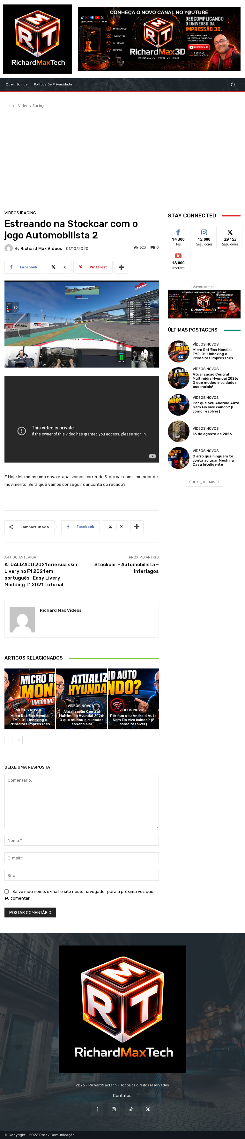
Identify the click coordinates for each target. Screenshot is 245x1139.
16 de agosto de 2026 (212, 434)
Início (9, 105)
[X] (148, 1109)
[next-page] (19, 740)
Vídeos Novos (29, 710)
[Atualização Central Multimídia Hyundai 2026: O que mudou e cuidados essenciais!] (81, 698)
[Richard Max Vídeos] (9, 248)
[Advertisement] (122, 156)
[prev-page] (8, 740)
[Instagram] (114, 1109)
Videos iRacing (31, 105)
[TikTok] (131, 1109)
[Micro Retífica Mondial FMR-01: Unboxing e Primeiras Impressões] (29, 698)
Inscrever (178, 254)
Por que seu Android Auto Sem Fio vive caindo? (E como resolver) (133, 720)
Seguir (204, 231)
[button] (233, 84)
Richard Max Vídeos (41, 248)
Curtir (178, 231)
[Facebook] (97, 1109)
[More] (121, 267)
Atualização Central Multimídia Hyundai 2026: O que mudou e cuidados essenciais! (81, 718)
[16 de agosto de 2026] (178, 431)
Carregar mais (202, 481)
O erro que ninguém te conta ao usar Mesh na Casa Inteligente (213, 460)
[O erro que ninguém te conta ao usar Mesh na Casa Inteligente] (178, 458)
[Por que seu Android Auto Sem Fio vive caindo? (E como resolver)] (133, 698)
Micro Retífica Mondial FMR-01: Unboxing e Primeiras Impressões (30, 720)
